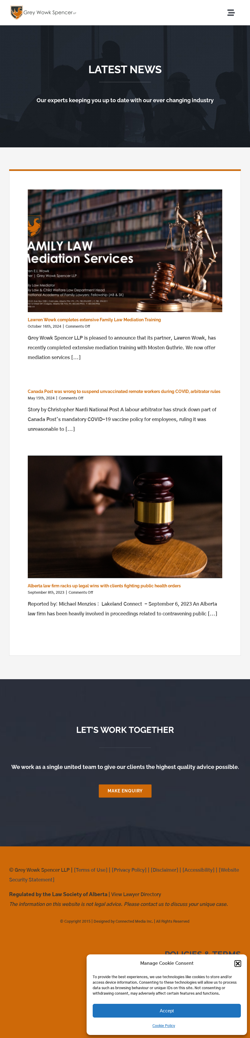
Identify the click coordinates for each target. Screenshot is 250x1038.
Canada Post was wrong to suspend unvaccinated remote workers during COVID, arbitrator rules (124, 391)
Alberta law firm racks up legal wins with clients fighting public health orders (104, 585)
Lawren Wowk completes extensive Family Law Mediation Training (94, 319)
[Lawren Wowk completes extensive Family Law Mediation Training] (125, 250)
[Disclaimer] (164, 870)
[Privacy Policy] (129, 870)
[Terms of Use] (91, 870)
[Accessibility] (198, 870)
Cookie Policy (163, 1026)
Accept (167, 1010)
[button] (238, 964)
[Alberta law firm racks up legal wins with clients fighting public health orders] (125, 517)
